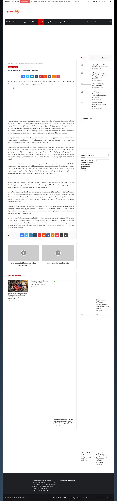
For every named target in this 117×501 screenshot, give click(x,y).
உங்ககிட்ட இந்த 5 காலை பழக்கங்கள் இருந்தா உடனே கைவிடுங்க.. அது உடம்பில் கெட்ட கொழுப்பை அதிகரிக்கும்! (17, 295)
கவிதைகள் (48, 22)
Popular (83, 58)
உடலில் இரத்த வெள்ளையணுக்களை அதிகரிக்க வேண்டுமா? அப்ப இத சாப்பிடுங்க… (99, 94)
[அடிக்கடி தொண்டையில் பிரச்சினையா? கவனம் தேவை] (86, 67)
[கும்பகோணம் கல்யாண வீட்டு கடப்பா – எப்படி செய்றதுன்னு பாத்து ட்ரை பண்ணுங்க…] (87, 382)
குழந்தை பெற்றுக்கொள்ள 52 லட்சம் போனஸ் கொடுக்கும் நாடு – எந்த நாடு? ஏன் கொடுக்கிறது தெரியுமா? (63, 421)
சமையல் (55, 22)
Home (11, 63)
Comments (105, 58)
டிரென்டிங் (62, 22)
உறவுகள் (41, 22)
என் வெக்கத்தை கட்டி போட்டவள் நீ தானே (98, 84)
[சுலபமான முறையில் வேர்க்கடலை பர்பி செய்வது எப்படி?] (86, 105)
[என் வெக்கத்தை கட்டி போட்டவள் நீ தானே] (86, 86)
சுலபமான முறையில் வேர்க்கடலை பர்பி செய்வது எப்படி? (99, 104)
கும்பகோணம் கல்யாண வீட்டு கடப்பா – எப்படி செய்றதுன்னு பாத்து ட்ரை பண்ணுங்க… (87, 456)
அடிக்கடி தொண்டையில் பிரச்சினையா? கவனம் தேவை (100, 66)
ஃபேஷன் (15, 22)
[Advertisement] (77, 9)
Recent (94, 58)
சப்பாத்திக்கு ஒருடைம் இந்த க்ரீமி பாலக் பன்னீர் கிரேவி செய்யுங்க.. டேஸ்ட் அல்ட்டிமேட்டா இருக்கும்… (39, 282)
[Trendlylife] (13, 11)
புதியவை (15, 67)
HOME (8, 22)
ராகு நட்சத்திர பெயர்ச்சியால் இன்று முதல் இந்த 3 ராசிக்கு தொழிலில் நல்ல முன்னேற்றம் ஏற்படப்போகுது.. (101, 457)
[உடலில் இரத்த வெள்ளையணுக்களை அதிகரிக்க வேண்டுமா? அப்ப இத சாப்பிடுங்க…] (86, 94)
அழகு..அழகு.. (23, 22)
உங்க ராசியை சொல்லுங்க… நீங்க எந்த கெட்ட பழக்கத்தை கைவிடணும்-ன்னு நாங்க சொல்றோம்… (100, 76)
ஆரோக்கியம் (32, 22)
